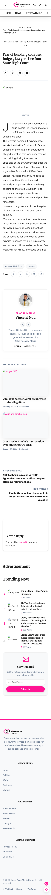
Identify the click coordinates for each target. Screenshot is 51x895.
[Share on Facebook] (5, 73)
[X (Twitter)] (22, 324)
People (6, 818)
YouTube (31, 889)
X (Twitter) (8, 889)
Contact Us (8, 856)
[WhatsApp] (34, 274)
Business (7, 785)
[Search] (34, 4)
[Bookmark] (27, 73)
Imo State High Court (13, 266)
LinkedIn (20, 889)
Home (20, 27)
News (28, 27)
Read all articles (24, 346)
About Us (7, 851)
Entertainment (9, 808)
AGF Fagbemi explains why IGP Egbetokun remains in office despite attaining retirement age (23, 478)
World (5, 780)
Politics (6, 775)
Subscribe (25, 689)
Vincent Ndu (13, 42)
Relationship (9, 828)
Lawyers (31, 266)
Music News (9, 813)
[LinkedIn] (27, 274)
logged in (23, 542)
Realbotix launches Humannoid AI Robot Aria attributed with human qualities (28, 496)
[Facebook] (13, 274)
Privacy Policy (10, 846)
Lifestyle (7, 823)
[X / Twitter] (20, 274)
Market (6, 790)
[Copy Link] (20, 73)
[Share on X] (12, 73)
